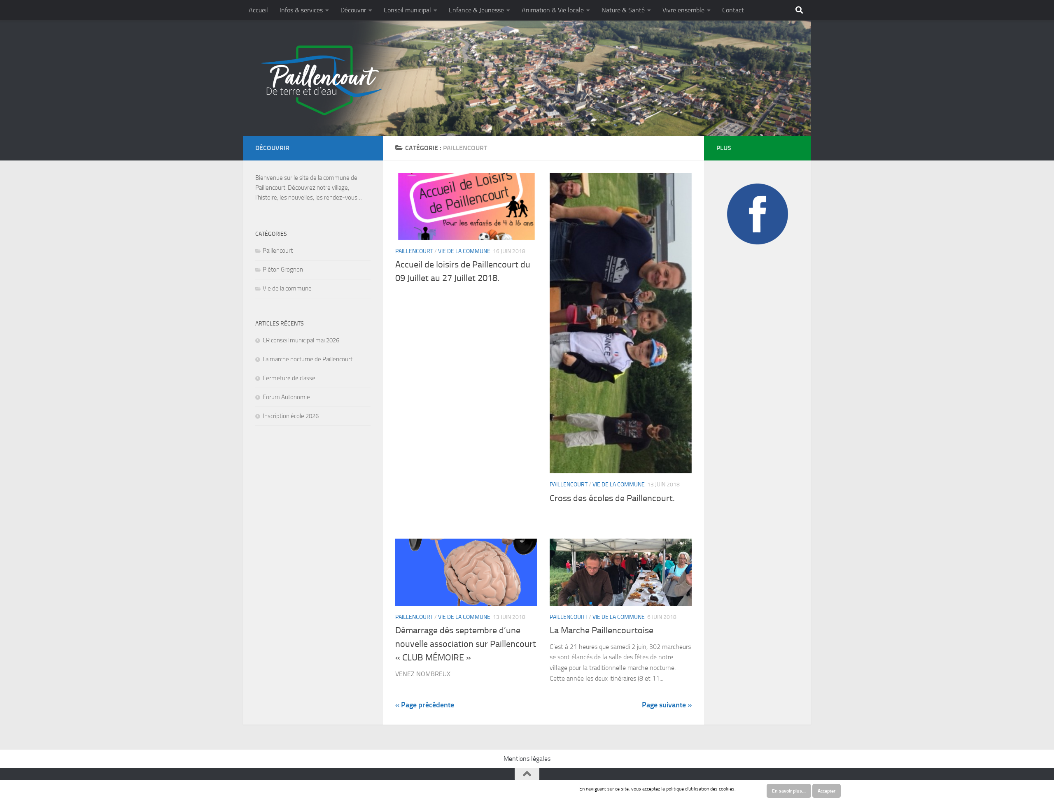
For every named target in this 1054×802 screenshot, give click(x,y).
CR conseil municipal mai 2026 (301, 340)
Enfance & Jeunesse (476, 10)
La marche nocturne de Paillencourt (307, 359)
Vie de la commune (464, 251)
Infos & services (301, 10)
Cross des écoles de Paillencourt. (612, 498)
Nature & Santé (623, 10)
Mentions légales (527, 758)
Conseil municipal (407, 10)
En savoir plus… (789, 791)
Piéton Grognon (283, 269)
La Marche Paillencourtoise (601, 630)
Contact (733, 10)
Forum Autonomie (286, 397)
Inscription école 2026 (291, 416)
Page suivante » (667, 704)
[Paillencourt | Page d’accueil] (320, 80)
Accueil (258, 10)
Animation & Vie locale (553, 10)
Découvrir (353, 10)
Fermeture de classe (289, 378)
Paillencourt (414, 251)
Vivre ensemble (683, 10)
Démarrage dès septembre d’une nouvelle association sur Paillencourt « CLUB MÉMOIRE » (465, 644)
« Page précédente (424, 704)
